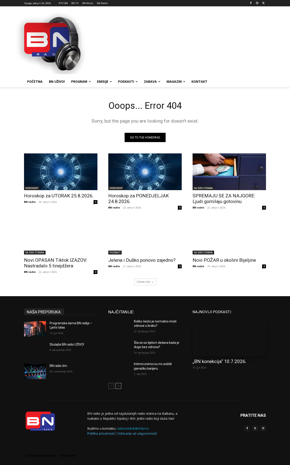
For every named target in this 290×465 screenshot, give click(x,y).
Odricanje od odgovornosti (137, 433)
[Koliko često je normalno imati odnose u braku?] (119, 327)
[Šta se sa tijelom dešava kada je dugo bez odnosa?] (119, 348)
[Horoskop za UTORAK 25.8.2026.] (60, 171)
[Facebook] (251, 3)
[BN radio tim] (35, 371)
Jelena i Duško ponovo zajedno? (142, 260)
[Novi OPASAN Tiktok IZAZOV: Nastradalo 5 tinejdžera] (60, 236)
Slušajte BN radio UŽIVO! (67, 344)
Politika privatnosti (100, 433)
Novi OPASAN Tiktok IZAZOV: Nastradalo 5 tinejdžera (55, 263)
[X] (263, 3)
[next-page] (118, 386)
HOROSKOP (31, 188)
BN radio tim (58, 366)
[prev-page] (111, 386)
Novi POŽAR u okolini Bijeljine (224, 260)
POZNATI (115, 252)
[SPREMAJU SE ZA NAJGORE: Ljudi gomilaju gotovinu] (229, 171)
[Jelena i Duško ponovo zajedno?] (145, 236)
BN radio (30, 201)
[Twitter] (255, 428)
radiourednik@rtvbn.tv (133, 428)
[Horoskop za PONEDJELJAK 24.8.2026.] (145, 171)
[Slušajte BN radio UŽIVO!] (35, 350)
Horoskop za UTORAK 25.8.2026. (59, 196)
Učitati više (143, 282)
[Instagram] (257, 3)
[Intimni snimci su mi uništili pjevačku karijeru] (119, 369)
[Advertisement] (179, 43)
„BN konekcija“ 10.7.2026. (219, 361)
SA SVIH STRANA (203, 188)
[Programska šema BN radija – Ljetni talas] (35, 329)
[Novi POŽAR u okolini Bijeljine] (229, 236)
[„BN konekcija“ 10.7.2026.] (229, 337)
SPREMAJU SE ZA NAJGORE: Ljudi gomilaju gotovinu (224, 198)
